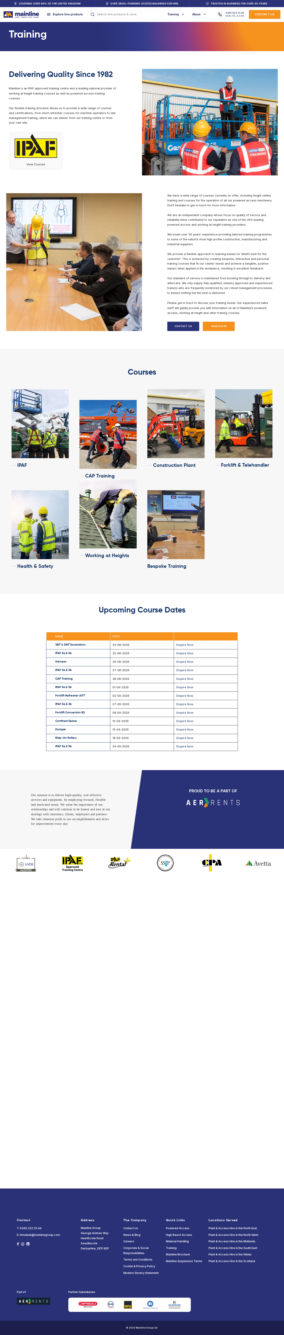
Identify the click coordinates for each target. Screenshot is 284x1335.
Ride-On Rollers (66, 738)
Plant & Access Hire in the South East (233, 1248)
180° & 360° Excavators (70, 644)
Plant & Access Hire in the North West (233, 1235)
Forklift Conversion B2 (70, 712)
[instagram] (22, 1244)
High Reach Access (179, 1235)
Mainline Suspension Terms (184, 1261)
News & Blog (131, 1235)
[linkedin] (28, 1244)
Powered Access (177, 1228)
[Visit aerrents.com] (213, 801)
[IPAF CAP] (108, 434)
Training (171, 1248)
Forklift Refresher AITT (70, 695)
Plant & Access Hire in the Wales (230, 1254)
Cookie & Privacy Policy (139, 1266)
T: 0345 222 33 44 (29, 1228)
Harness (60, 662)
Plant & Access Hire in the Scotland (232, 1261)
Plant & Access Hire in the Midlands (232, 1241)
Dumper (60, 729)
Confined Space (66, 721)
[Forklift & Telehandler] (243, 423)
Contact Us (130, 1228)
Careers (128, 1241)
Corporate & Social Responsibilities (136, 1250)
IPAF (31, 88)
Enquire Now (184, 644)
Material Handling (177, 1241)
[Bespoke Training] (176, 524)
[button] (183, 326)
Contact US (264, 14)
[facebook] (18, 1244)
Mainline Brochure (178, 1254)
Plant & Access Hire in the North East (233, 1228)
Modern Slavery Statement (141, 1273)
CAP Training (64, 679)
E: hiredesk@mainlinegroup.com (38, 1235)
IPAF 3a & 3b (63, 653)
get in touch (185, 303)
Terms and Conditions (137, 1259)
